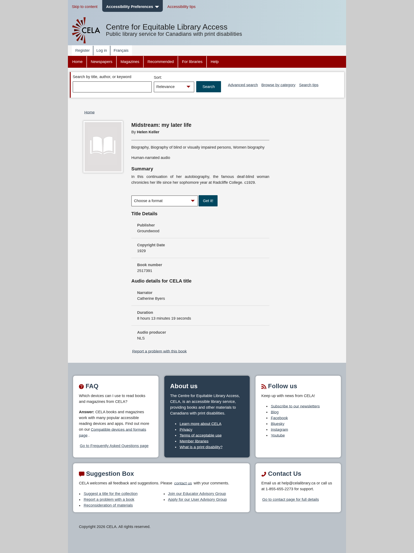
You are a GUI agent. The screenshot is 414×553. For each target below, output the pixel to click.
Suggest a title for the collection (111, 494)
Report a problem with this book (159, 351)
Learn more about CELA (200, 423)
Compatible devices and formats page (112, 432)
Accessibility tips (181, 7)
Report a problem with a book (109, 499)
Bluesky (277, 423)
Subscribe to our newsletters (295, 406)
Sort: (158, 77)
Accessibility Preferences (129, 7)
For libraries (192, 62)
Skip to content (84, 7)
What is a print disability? (201, 447)
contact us (183, 483)
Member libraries (194, 441)
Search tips (308, 85)
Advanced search (243, 85)
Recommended (160, 62)
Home (77, 62)
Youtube (278, 435)
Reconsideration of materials (108, 505)
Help (215, 62)
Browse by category (278, 85)
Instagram (279, 429)
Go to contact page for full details (290, 499)
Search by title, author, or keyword (102, 77)
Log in (101, 50)
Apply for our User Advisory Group (197, 499)
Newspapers (101, 62)
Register (82, 50)
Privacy (186, 429)
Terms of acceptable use (201, 435)
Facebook (279, 418)
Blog (275, 412)
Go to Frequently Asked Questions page (114, 446)
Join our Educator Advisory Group (197, 494)
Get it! (208, 201)
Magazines (130, 62)
